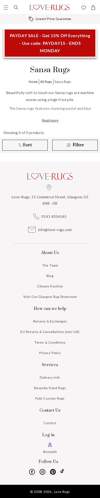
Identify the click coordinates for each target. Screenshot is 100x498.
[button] (6, 7)
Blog (50, 276)
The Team (50, 265)
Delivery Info (50, 377)
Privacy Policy (50, 353)
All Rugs (46, 82)
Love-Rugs (62, 492)
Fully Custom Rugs (50, 398)
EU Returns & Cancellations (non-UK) (50, 332)
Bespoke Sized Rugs (50, 388)
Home (33, 82)
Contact (50, 423)
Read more (50, 120)
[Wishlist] (84, 8)
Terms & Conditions (50, 342)
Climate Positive (50, 286)
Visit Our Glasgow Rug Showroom (50, 297)
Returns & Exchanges (50, 321)
